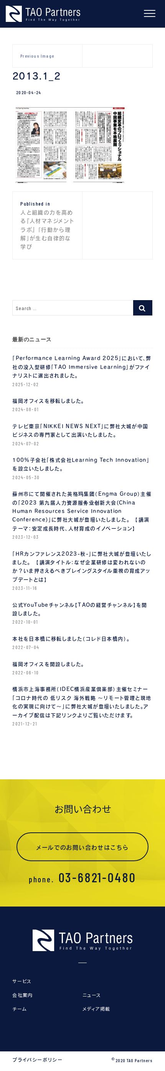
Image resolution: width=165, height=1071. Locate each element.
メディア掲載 (96, 1008)
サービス (22, 981)
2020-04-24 (28, 92)
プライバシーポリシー (37, 1060)
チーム (19, 1008)
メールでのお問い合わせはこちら (82, 847)
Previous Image (37, 55)
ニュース (91, 994)
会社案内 (22, 994)
